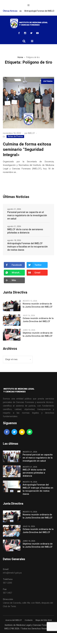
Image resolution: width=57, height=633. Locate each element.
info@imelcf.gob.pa (12, 572)
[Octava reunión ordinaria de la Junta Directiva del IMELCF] (11, 320)
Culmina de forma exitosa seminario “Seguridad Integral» (27, 149)
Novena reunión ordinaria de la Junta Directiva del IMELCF (37, 305)
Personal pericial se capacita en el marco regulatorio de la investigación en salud (27, 215)
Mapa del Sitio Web (44, 620)
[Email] (22, 432)
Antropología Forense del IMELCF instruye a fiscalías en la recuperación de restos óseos (27, 247)
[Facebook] (19, 33)
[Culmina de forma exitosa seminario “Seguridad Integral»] (28, 102)
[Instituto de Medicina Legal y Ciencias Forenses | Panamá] (28, 24)
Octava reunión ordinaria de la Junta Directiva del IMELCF (38, 320)
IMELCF (31, 133)
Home (20, 57)
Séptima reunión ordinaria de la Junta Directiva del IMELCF (38, 334)
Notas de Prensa (15, 136)
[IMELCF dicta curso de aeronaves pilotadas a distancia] (11, 471)
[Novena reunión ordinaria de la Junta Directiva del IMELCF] (11, 305)
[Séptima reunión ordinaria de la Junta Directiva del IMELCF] (11, 334)
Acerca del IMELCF (13, 620)
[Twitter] (31, 33)
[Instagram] (25, 33)
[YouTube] (37, 33)
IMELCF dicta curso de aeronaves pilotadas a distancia (25, 231)
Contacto (29, 620)
